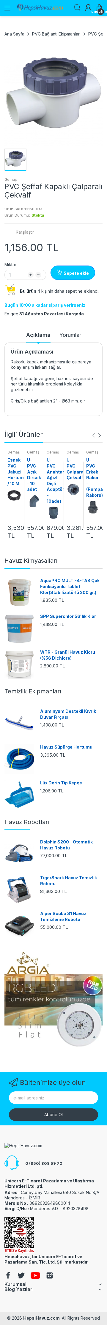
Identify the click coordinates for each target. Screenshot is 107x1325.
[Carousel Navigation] (97, 435)
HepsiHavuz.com (41, 1318)
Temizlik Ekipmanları (32, 691)
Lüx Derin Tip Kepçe (61, 782)
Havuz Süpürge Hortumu (66, 746)
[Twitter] (21, 1276)
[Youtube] (35, 1276)
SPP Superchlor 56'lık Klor (68, 616)
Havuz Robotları (26, 822)
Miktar (10, 264)
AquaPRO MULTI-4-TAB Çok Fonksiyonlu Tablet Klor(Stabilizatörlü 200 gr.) (70, 586)
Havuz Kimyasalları (30, 560)
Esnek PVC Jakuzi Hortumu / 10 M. (16, 471)
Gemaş (10, 179)
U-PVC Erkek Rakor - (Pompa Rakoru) (94, 477)
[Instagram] (49, 1276)
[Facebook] (8, 1276)
